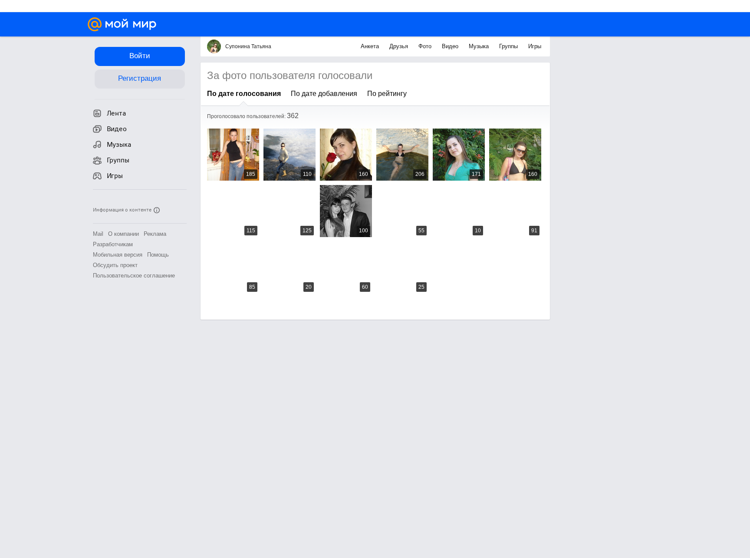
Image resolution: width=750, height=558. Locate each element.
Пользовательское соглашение (134, 275)
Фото (425, 46)
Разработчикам (113, 244)
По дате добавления (324, 93)
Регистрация (139, 78)
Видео (451, 46)
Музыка (479, 46)
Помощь (158, 254)
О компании (123, 234)
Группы (509, 46)
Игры (534, 46)
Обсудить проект (115, 265)
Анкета (371, 46)
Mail (98, 234)
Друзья (399, 46)
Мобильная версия (117, 254)
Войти (139, 56)
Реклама (155, 234)
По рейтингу (387, 93)
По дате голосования (244, 93)
